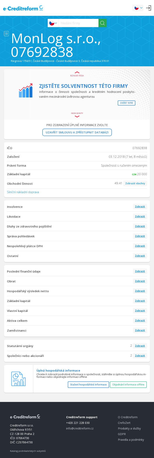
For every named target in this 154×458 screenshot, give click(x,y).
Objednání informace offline (128, 384)
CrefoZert (124, 423)
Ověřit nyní (126, 102)
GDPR (122, 434)
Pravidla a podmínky (131, 440)
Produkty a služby (129, 428)
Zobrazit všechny (135, 183)
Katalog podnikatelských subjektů (28, 450)
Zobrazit (140, 206)
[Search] (102, 23)
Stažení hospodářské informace (88, 384)
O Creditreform (128, 417)
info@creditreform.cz (79, 428)
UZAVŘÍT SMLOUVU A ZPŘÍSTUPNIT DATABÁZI (77, 132)
